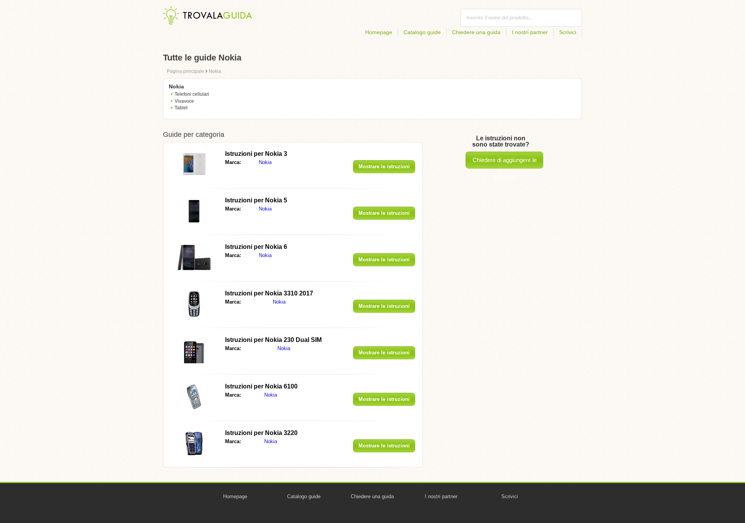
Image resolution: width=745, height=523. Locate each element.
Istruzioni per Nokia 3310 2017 (269, 293)
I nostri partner (530, 32)
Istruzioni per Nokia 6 (256, 246)
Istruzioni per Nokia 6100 (261, 386)
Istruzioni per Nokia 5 (256, 200)
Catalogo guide (422, 32)
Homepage (378, 32)
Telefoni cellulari (192, 94)
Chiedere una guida (476, 32)
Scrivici (567, 32)
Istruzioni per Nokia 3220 (261, 433)
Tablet (181, 107)
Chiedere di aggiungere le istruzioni (505, 163)
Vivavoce (184, 101)
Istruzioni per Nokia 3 (256, 153)
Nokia (265, 162)
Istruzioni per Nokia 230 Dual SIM (273, 340)
